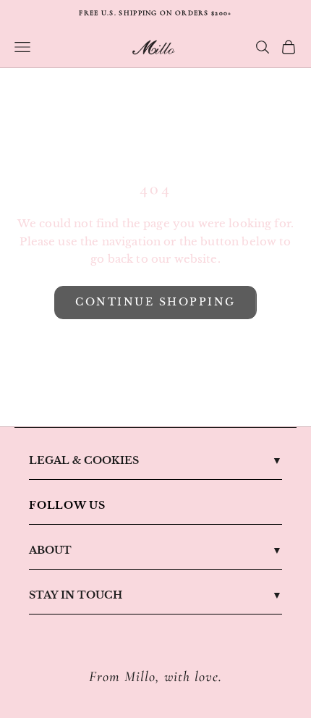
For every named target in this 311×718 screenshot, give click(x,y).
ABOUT (50, 550)
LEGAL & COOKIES (84, 460)
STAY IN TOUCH (75, 594)
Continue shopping (155, 301)
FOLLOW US (67, 505)
